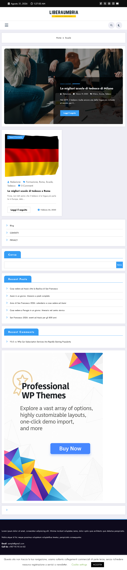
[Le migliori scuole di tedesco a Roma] (32, 155)
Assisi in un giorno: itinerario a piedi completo (30, 295)
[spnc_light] (119, 25)
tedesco (108, 94)
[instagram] (113, 3)
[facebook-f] (100, 3)
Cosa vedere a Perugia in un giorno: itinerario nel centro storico (37, 310)
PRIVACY (14, 240)
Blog (12, 225)
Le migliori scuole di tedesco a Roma (28, 191)
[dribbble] (109, 3)
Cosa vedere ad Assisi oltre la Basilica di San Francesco (34, 288)
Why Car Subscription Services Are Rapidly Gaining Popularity (44, 341)
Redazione (67, 94)
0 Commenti (27, 185)
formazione (32, 182)
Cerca (12, 255)
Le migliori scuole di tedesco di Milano (86, 88)
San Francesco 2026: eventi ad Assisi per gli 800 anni (33, 317)
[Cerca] (111, 25)
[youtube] (117, 3)
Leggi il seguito (70, 113)
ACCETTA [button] (97, 564)
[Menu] (6, 25)
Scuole (101, 94)
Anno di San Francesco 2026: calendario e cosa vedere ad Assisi (38, 303)
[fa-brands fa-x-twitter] (105, 3)
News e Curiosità (65, 84)
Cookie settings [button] (79, 564)
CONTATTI (14, 232)
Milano (95, 94)
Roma (42, 182)
